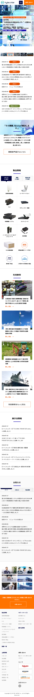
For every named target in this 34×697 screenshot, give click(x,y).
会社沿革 (4, 669)
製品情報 (27, 490)
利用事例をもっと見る (17, 404)
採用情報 (4, 680)
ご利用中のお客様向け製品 (8, 642)
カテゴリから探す (6, 178)
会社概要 (4, 658)
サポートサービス (23, 612)
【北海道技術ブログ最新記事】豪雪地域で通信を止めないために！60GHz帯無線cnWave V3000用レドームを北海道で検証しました (17, 77)
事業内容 (4, 664)
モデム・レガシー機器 (6, 624)
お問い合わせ (29, 2)
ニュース (20, 662)
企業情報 (4, 652)
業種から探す (17, 178)
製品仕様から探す (27, 178)
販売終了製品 (5, 639)
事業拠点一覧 (5, 677)
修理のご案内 (21, 621)
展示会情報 (21, 628)
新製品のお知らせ (14, 106)
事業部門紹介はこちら (17, 152)
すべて (6, 490)
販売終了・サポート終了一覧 (24, 624)
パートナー (4, 672)
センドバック (21, 618)
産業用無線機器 (5, 615)
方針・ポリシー (5, 666)
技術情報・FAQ (21, 615)
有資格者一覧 (5, 674)
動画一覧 (4, 646)
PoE (3, 621)
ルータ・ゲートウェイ (6, 618)
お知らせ (14, 61)
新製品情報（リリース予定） (8, 637)
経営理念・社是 (5, 661)
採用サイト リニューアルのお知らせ (12, 87)
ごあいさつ (4, 655)
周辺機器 (4, 634)
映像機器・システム (6, 626)
